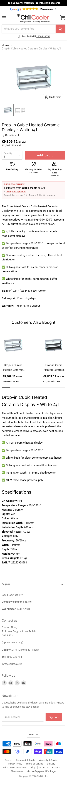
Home (5, 45)
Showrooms (17, 771)
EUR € (32, 734)
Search (8, 760)
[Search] (60, 29)
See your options (16, 191)
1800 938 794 (43, 36)
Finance (56, 767)
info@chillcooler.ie (49, 2)
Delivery (51, 763)
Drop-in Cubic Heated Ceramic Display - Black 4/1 (54, 367)
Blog (33, 767)
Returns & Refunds (25, 760)
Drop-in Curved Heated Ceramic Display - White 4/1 (13, 367)
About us (43, 767)
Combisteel (12, 135)
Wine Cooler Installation (15, 767)
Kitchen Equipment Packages (41, 771)
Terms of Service (34, 763)
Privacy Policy (15, 763)
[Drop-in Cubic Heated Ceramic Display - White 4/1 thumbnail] (7, 110)
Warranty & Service (48, 760)
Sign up (53, 717)
